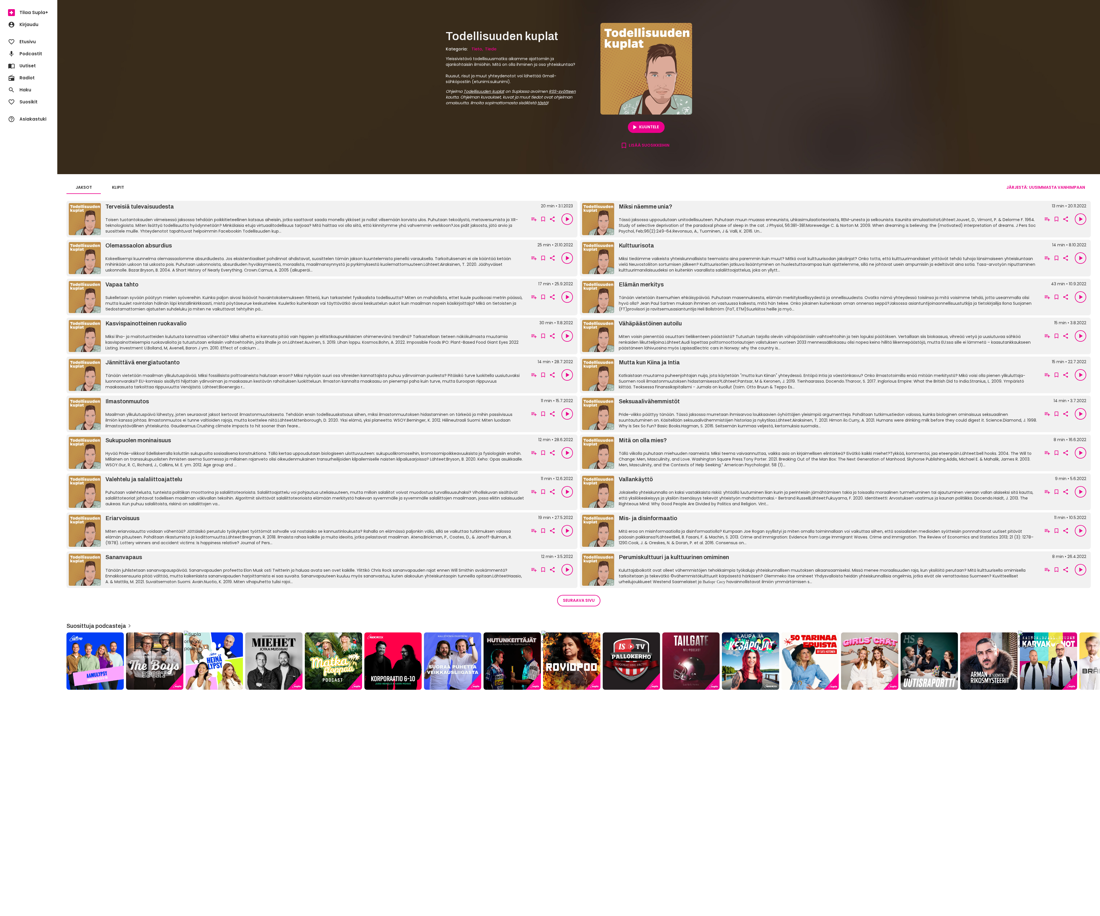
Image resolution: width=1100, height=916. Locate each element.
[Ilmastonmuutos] (297, 414)
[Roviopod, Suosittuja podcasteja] (571, 661)
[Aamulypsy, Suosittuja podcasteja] (95, 661)
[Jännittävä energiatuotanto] (297, 375)
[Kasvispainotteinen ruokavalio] (297, 336)
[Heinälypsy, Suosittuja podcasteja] (214, 661)
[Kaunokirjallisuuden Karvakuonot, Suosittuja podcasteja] (1048, 661)
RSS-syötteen (562, 91)
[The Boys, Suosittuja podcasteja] (154, 661)
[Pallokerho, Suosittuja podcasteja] (631, 661)
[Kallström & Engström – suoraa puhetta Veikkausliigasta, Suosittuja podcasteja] (452, 661)
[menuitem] (28, 12)
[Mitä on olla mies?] (810, 453)
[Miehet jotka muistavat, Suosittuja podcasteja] (273, 661)
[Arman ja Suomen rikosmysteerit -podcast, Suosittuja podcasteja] (988, 661)
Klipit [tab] (118, 187)
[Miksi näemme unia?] (810, 219)
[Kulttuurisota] (810, 258)
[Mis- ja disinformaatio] (810, 530)
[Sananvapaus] (297, 569)
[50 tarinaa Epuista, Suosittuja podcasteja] (810, 661)
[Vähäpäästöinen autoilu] (810, 336)
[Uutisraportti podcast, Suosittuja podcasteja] (929, 661)
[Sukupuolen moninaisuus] (297, 453)
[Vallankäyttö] (810, 491)
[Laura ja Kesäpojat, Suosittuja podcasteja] (750, 661)
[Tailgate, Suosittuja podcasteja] (691, 661)
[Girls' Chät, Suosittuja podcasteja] (869, 661)
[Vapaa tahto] (297, 297)
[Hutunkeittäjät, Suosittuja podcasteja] (512, 661)
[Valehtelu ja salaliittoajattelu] (297, 491)
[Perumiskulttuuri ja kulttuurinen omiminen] (810, 569)
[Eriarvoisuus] (297, 530)
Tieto (477, 49)
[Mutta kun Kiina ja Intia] (810, 375)
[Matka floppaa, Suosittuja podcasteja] (333, 661)
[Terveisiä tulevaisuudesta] (297, 219)
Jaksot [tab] (84, 187)
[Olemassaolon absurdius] (297, 258)
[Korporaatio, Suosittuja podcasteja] (393, 661)
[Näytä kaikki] (578, 659)
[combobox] (1046, 187)
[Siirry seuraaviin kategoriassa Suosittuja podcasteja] (1091, 661)
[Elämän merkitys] (810, 297)
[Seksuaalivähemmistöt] (810, 414)
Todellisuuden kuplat (483, 91)
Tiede (490, 49)
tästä (542, 103)
